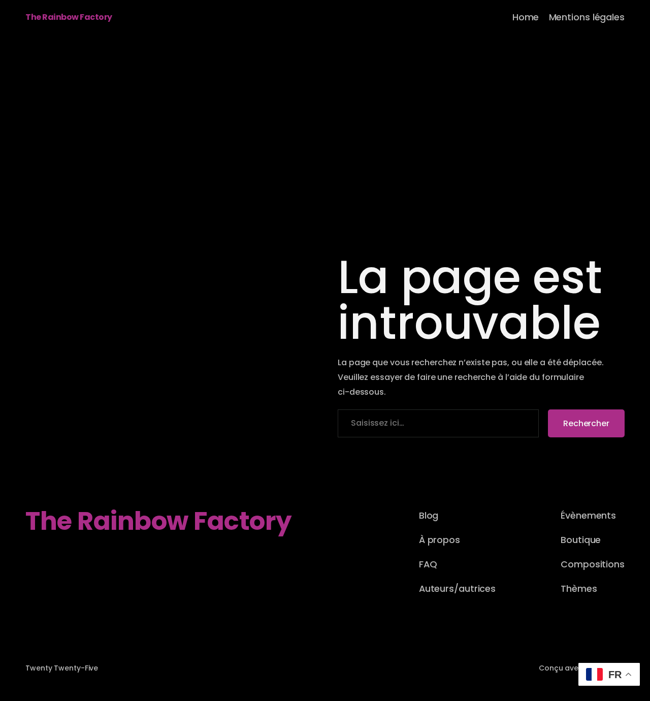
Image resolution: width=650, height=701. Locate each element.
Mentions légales (587, 17)
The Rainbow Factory (68, 17)
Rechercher (586, 423)
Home (525, 17)
